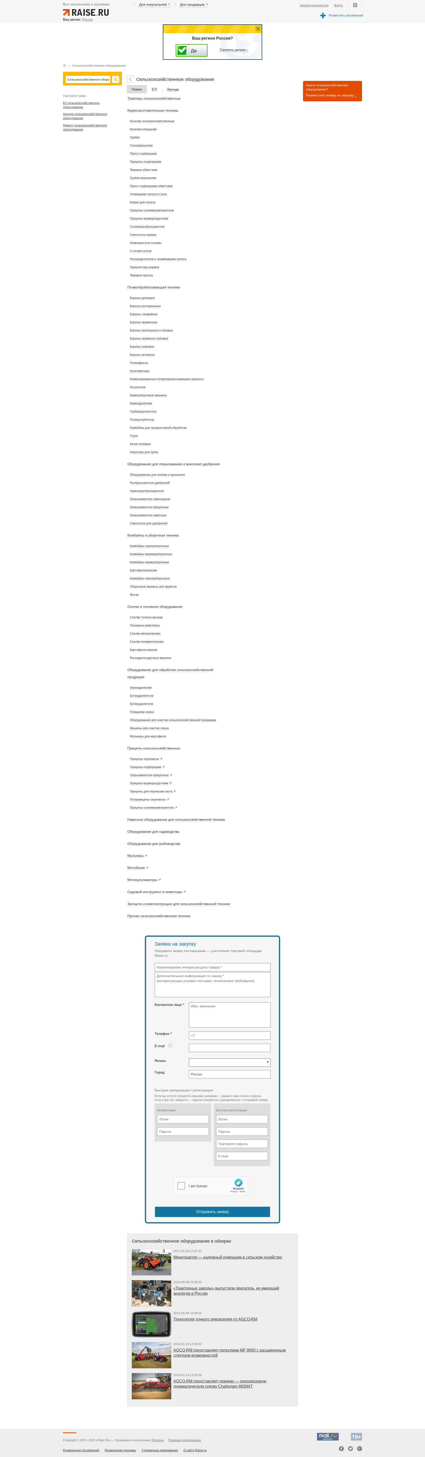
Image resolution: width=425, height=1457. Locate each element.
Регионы (158, 1440)
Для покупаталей (153, 4)
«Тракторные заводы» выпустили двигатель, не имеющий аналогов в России (226, 1290)
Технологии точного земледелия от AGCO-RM (215, 1319)
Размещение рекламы (120, 1450)
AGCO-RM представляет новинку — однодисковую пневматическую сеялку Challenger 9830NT (219, 1383)
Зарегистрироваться (314, 5)
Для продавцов (192, 4)
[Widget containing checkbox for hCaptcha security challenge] (211, 1185)
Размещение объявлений (81, 1450)
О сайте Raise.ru (195, 1450)
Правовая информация (184, 1440)
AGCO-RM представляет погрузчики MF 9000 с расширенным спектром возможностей (229, 1352)
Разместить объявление (346, 15)
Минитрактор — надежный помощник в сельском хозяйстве (227, 1257)
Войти (338, 5)
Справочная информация (160, 1450)
